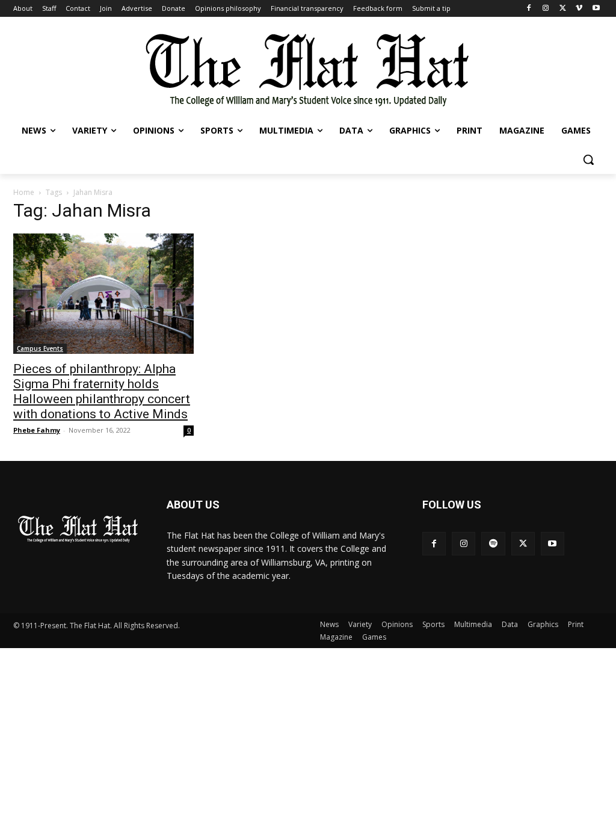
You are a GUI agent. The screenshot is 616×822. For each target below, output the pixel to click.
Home (23, 192)
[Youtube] (596, 9)
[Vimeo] (579, 9)
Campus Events (40, 348)
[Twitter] (563, 9)
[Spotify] (493, 543)
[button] (588, 159)
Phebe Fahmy (36, 429)
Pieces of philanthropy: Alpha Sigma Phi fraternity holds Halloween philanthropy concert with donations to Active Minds (101, 391)
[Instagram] (546, 9)
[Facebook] (529, 9)
